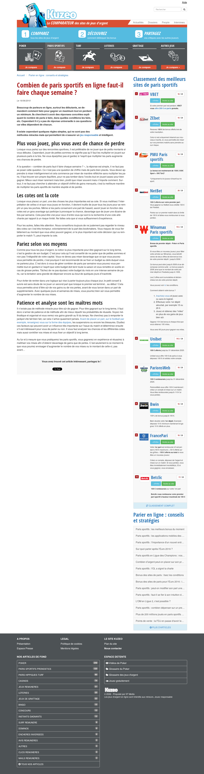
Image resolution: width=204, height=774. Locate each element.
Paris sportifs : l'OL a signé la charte (155, 568)
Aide (184, 2)
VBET (154, 94)
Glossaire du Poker (119, 668)
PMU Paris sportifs (158, 156)
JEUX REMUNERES (28, 686)
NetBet (156, 190)
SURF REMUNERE (28, 722)
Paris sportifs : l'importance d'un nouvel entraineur (161, 542)
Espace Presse (25, 648)
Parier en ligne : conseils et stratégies (48, 75)
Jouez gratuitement (119, 680)
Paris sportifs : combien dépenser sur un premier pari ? (161, 607)
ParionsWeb (160, 367)
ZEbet (155, 118)
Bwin (154, 404)
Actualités (138, 22)
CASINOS (23, 680)
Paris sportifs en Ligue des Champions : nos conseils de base (161, 555)
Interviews (179, 22)
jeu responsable (89, 135)
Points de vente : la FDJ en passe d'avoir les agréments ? (161, 621)
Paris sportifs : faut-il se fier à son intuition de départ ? (161, 594)
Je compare (31, 67)
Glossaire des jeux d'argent (123, 674)
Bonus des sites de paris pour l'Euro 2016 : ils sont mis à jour (161, 581)
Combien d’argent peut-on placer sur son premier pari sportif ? (161, 562)
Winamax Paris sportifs (161, 229)
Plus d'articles (161, 627)
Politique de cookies (71, 643)
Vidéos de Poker (117, 663)
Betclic (156, 477)
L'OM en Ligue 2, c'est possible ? (153, 601)
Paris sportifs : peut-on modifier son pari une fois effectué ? (161, 588)
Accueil (21, 75)
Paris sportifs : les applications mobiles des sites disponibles (161, 535)
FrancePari (159, 435)
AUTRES (23, 746)
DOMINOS (24, 728)
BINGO (22, 704)
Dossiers (152, 22)
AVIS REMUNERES (28, 740)
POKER (22, 663)
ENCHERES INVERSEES (31, 734)
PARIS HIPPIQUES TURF (31, 674)
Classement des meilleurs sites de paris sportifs (159, 81)
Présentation (23, 643)
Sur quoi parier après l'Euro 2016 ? (154, 549)
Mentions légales (70, 648)
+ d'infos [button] (155, 100)
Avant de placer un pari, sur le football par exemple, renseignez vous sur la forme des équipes (70, 320)
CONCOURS (25, 710)
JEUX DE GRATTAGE (29, 698)
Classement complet (161, 505)
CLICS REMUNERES (29, 752)
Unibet (156, 339)
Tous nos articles (32, 764)
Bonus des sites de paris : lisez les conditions (160, 575)
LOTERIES (24, 692)
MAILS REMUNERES (29, 758)
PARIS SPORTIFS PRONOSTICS (35, 668)
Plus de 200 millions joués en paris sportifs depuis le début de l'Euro (161, 614)
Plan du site (110, 643)
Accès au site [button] (167, 100)
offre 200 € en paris (163, 108)
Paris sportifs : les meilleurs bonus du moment (160, 529)
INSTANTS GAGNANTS (30, 716)
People (166, 22)
